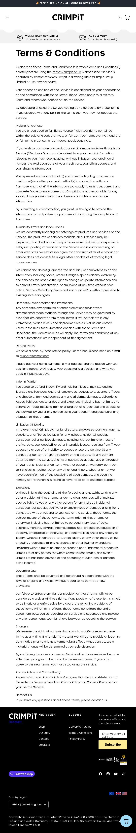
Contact (44, 738)
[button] (7, 17)
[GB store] (118, 801)
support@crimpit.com (34, 355)
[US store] (124, 801)
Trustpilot (15, 721)
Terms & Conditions (80, 732)
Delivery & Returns (80, 726)
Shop (42, 726)
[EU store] (111, 801)
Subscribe (113, 744)
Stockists (44, 744)
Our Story (44, 732)
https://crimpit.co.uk (67, 72)
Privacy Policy (77, 738)
